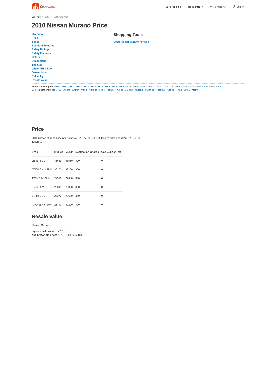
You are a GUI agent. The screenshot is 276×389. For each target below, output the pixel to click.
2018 (120, 86)
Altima (66, 89)
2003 (218, 86)
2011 (169, 86)
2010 (176, 86)
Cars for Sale (173, 6)
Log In (240, 6)
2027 (56, 86)
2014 (148, 86)
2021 (98, 86)
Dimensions (39, 61)
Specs (35, 41)
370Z (58, 89)
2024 (77, 86)
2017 (127, 86)
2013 (155, 86)
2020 (105, 86)
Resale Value (39, 80)
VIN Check (216, 6)
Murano (139, 89)
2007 (190, 86)
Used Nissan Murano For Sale (131, 41)
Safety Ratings (41, 49)
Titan (179, 89)
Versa (187, 89)
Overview (37, 34)
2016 (134, 86)
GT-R (120, 89)
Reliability (38, 76)
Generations (39, 72)
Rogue (161, 89)
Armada (93, 89)
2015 (141, 86)
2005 (204, 86)
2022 (91, 86)
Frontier (111, 89)
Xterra (195, 89)
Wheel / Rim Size (42, 68)
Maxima (129, 89)
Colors (36, 57)
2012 (162, 86)
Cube (102, 89)
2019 (112, 86)
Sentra (170, 89)
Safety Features (41, 53)
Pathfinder (150, 89)
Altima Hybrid (79, 89)
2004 (211, 86)
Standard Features (43, 45)
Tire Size (37, 64)
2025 (70, 86)
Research (194, 6)
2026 (63, 86)
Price (35, 38)
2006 (197, 86)
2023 (84, 86)
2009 (183, 86)
